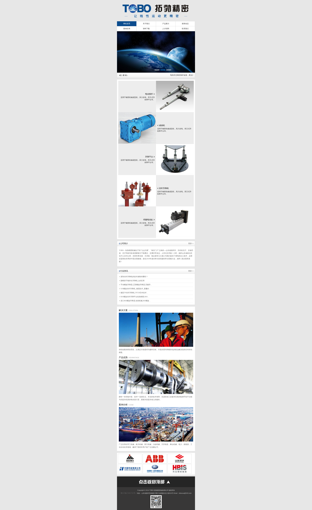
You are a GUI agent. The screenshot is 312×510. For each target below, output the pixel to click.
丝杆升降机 (164, 188)
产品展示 (165, 24)
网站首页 (126, 24)
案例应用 (126, 29)
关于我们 (146, 24)
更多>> (191, 243)
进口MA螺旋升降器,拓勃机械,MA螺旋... (136, 301)
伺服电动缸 (148, 220)
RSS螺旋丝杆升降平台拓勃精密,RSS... (135, 297)
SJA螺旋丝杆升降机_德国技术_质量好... (135, 289)
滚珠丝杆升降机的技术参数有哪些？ (134, 277)
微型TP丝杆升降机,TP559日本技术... (134, 293)
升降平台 (149, 157)
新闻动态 (185, 24)
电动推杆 (149, 94)
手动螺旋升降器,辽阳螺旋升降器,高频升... (136, 285)
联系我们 (185, 29)
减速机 (162, 125)
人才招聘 (165, 29)
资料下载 (146, 29)
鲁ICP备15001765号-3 (129, 493)
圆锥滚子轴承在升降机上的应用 (132, 281)
